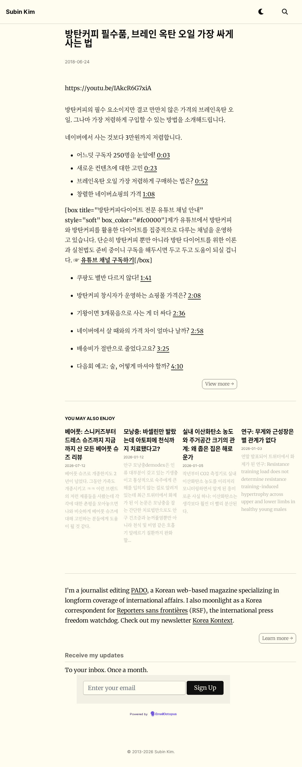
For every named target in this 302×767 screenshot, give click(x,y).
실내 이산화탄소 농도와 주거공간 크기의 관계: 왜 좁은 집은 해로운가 (209, 444)
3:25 (163, 348)
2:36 (179, 313)
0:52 (201, 181)
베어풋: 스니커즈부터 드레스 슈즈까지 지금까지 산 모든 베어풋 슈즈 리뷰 (92, 444)
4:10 (177, 366)
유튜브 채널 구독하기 (107, 260)
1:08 (149, 194)
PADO (139, 590)
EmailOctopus (166, 714)
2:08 (194, 295)
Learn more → (277, 638)
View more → (219, 384)
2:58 (197, 331)
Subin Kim (20, 11)
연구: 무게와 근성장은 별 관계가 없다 (267, 436)
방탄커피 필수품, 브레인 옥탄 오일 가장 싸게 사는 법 (149, 39)
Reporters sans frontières (152, 610)
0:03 (163, 155)
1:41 (145, 278)
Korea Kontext (213, 620)
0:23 (150, 168)
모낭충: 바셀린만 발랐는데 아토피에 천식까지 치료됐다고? (150, 440)
